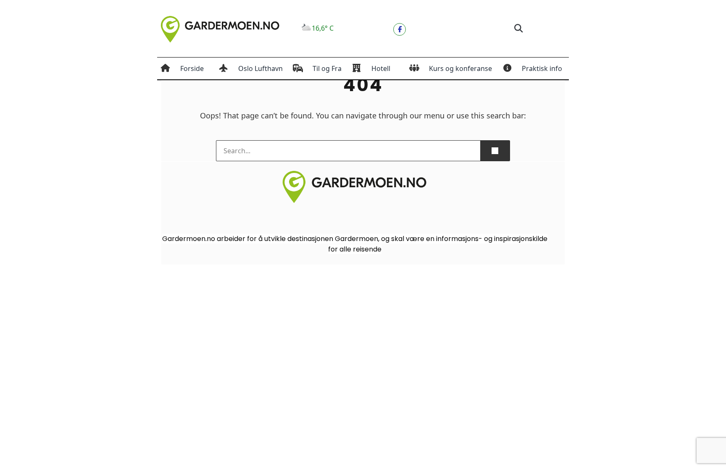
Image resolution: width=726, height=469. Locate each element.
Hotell (380, 68)
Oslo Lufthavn (260, 68)
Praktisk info (542, 68)
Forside (192, 68)
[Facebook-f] (399, 29)
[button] (518, 29)
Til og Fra (327, 68)
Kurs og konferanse (460, 68)
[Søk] (495, 151)
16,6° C (323, 28)
